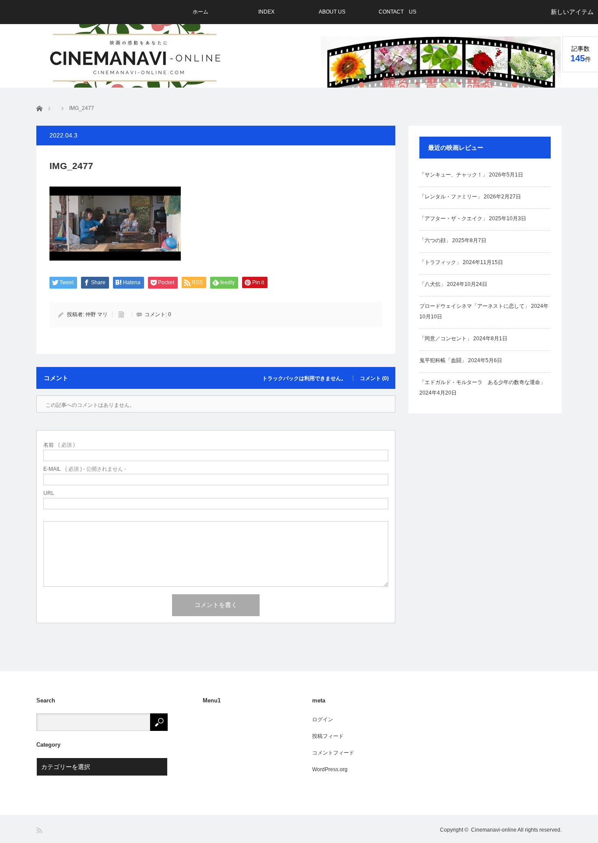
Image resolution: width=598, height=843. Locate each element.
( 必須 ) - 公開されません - (84, 469)
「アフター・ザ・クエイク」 (453, 218)
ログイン (322, 719)
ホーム (200, 12)
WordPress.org (330, 769)
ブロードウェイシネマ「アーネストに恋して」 (474, 306)
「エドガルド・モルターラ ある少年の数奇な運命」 (482, 382)
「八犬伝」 (432, 284)
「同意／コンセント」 (445, 338)
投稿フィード (328, 736)
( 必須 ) (59, 445)
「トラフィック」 (440, 262)
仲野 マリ (96, 314)
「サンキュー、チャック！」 (453, 175)
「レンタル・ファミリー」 (450, 197)
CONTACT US (397, 12)
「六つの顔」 (435, 240)
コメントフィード (333, 753)
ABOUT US (332, 12)
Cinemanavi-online (494, 830)
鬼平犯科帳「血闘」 (443, 360)
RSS (40, 830)
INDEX (266, 12)
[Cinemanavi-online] (136, 57)
